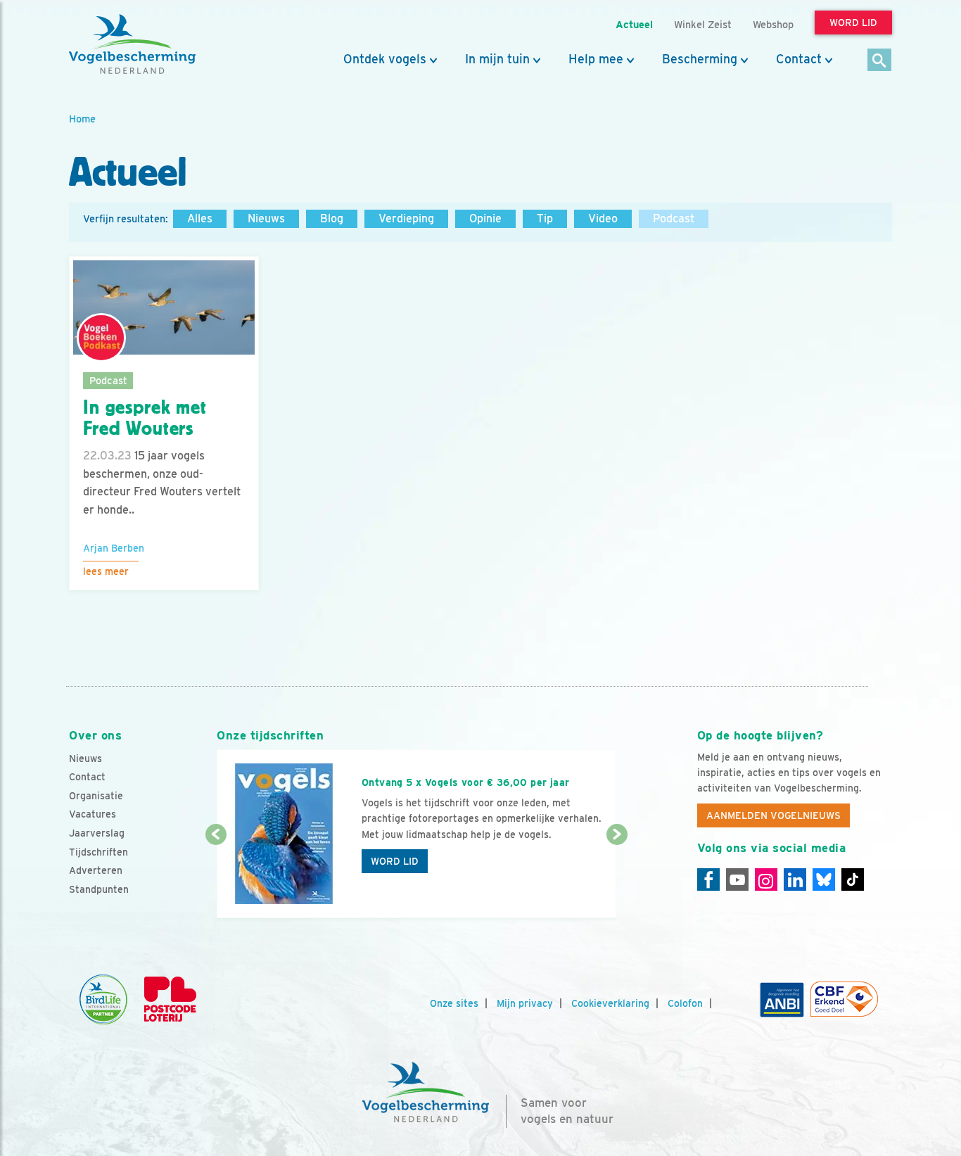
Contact (799, 59)
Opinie (485, 218)
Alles (199, 218)
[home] (132, 44)
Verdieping (406, 218)
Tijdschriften (98, 852)
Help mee (595, 59)
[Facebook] (708, 879)
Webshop (773, 24)
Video (603, 218)
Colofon (685, 1003)
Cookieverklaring (610, 1003)
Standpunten (99, 889)
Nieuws (266, 218)
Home (82, 119)
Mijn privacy (525, 1003)
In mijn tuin (497, 59)
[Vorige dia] (216, 877)
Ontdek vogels (384, 59)
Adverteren (95, 870)
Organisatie (96, 795)
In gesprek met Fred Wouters (145, 418)
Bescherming (699, 59)
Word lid (395, 861)
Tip (545, 218)
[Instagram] (766, 879)
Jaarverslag (97, 833)
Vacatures (92, 814)
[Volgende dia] (617, 877)
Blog (331, 218)
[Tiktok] (852, 879)
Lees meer (106, 571)
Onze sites (454, 1003)
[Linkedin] (795, 879)
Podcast (673, 218)
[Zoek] (879, 61)
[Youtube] (737, 879)
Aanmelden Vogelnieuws (773, 815)
